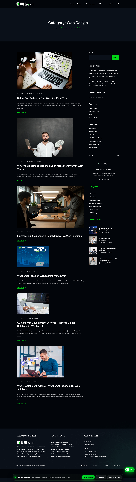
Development (94, 131)
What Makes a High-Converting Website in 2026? (103, 70)
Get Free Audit (88, 477)
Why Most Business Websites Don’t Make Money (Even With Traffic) (50, 167)
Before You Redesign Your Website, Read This (42, 98)
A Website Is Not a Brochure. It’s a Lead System (103, 73)
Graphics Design (95, 135)
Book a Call (101, 477)
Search (91, 53)
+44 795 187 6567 (114, 477)
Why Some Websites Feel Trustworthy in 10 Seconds (102, 77)
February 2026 (94, 111)
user (21, 93)
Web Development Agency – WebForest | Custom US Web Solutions (48, 388)
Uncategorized (94, 144)
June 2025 (93, 117)
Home (56, 28)
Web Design (93, 147)
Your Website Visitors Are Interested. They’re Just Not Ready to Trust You (102, 84)
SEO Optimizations (95, 141)
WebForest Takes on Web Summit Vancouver (41, 275)
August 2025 (94, 114)
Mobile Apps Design (96, 138)
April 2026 (93, 108)
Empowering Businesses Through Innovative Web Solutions (49, 236)
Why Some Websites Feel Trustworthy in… (107, 249)
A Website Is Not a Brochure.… (105, 239)
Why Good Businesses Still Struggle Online (101, 81)
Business (93, 128)
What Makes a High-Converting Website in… (107, 229)
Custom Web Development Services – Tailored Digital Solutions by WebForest (46, 324)
